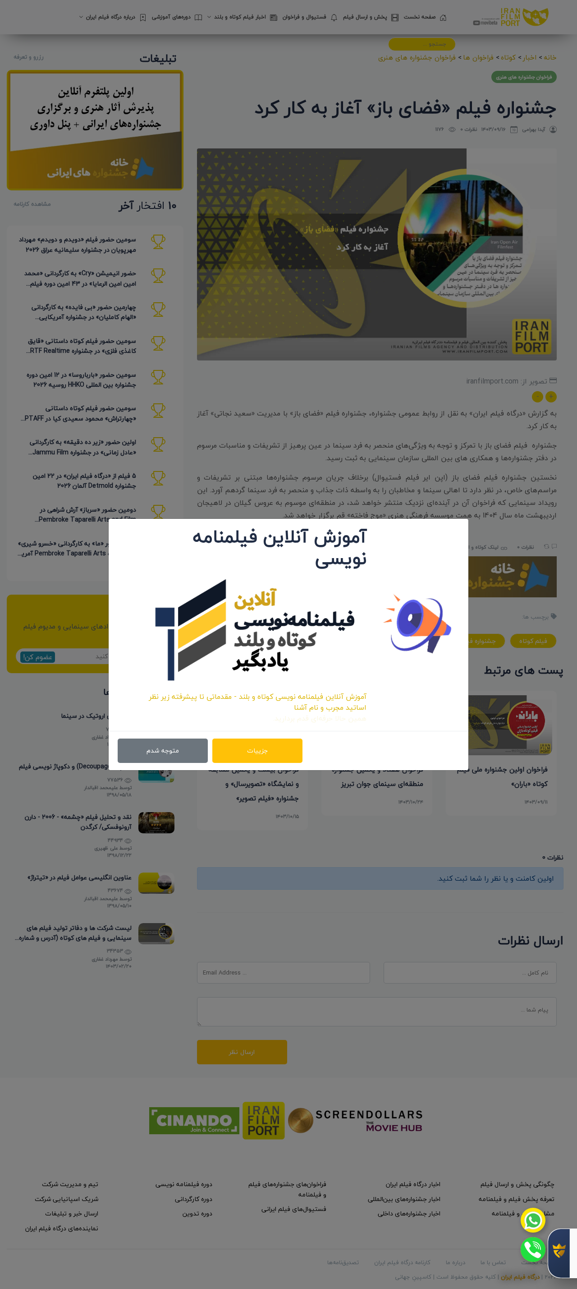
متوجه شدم (163, 750)
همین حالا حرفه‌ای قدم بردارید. (319, 718)
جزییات (257, 750)
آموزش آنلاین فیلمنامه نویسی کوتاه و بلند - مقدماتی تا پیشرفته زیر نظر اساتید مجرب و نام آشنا (257, 702)
